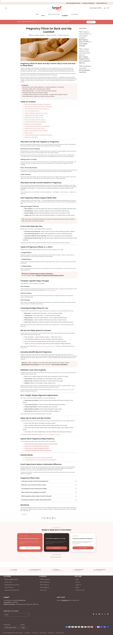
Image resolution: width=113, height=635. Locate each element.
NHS (24, 185)
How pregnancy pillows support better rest (36, 108)
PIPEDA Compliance (45, 579)
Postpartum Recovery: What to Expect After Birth (38, 457)
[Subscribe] (27, 614)
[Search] (6, 8)
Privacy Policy (8, 582)
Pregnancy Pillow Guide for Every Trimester (64, 389)
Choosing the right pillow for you (33, 117)
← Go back (24, 514)
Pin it (54, 518)
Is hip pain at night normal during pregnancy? (34, 481)
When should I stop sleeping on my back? (33, 492)
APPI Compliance (44, 584)
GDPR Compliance (44, 582)
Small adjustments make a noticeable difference (38, 135)
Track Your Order (80, 590)
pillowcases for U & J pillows (30, 364)
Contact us (78, 584)
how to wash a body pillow (59, 364)
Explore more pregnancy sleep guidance (36, 130)
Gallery (77, 587)
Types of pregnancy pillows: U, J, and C (35, 113)
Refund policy (28, 632)
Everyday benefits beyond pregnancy (35, 121)
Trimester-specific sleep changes (34, 115)
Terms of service (43, 632)
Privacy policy (35, 632)
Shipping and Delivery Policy (12, 584)
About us (78, 582)
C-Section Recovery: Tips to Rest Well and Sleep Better (40, 459)
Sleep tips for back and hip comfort (34, 128)
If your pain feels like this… (32, 110)
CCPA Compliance (44, 587)
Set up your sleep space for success (34, 119)
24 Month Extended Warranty (12, 590)
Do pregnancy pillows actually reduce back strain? (36, 499)
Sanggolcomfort (10, 632)
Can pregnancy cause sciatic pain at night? (34, 488)
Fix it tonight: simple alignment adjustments (36, 126)
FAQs (77, 579)
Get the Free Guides (83, 547)
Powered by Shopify (18, 632)
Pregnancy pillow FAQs (31, 137)
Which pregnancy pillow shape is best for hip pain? (36, 496)
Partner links (43, 590)
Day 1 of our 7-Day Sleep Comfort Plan (45, 346)
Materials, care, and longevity (33, 124)
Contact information (60, 632)
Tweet (44, 518)
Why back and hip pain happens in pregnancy (37, 104)
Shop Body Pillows (56, 547)
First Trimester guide (50, 290)
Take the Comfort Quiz (30, 547)
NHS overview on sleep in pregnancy (51, 434)
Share (49, 518)
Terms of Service (9, 587)
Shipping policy (51, 632)
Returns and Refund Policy (11, 579)
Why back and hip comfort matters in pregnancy (38, 106)
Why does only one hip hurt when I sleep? (33, 485)
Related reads (28, 132)
